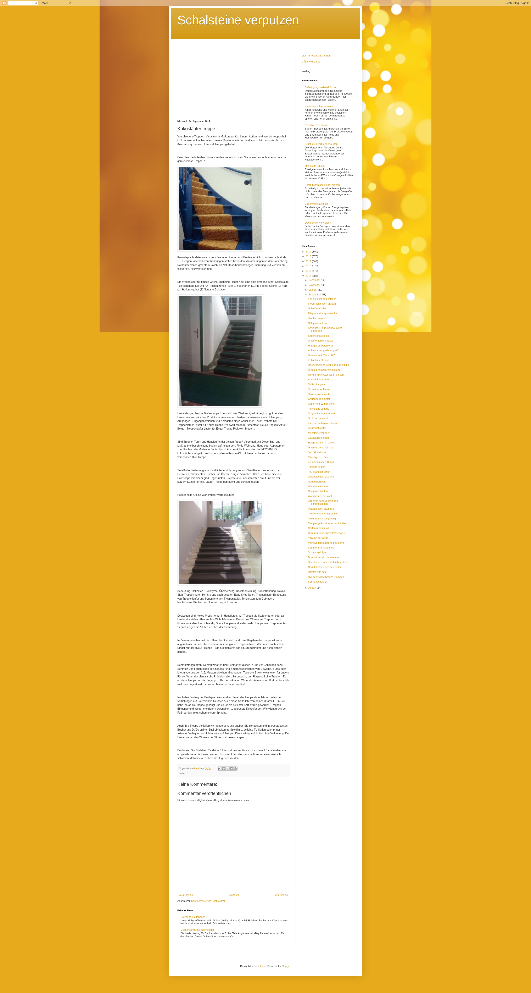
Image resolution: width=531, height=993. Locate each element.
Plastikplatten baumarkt (321, 508)
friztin (263, 966)
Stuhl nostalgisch (317, 318)
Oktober (313, 289)
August (312, 587)
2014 (309, 275)
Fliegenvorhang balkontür (322, 313)
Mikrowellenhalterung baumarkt (326, 542)
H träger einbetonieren (321, 345)
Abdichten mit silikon (316, 125)
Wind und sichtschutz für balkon (326, 374)
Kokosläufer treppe (318, 360)
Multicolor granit (317, 384)
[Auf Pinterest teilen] (235, 768)
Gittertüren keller (317, 308)
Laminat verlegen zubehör (323, 423)
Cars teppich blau (318, 457)
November (314, 285)
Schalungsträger (317, 552)
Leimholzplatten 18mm (321, 462)
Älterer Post (281, 895)
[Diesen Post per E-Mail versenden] (220, 768)
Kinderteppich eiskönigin (319, 106)
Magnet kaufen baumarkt (322, 413)
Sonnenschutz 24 (318, 581)
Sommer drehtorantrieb (321, 547)
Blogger (285, 966)
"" (188, 773)
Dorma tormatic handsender (324, 557)
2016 (309, 266)
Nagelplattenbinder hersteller (324, 567)
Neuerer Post (185, 895)
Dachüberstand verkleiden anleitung (328, 365)
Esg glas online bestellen (322, 299)
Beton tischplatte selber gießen (322, 185)
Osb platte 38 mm (315, 166)
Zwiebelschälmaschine (321, 476)
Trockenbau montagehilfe (322, 513)
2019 (309, 251)
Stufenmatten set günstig (322, 518)
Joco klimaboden (317, 452)
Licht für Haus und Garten (316, 55)
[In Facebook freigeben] (231, 768)
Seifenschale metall (319, 335)
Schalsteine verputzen (238, 20)
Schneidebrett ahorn (319, 389)
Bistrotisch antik (317, 428)
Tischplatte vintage (318, 408)
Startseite (234, 895)
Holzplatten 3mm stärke (321, 442)
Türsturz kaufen (316, 466)
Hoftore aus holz (317, 572)
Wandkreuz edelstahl (320, 496)
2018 (309, 256)
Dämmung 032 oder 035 (322, 355)
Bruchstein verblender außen (321, 144)
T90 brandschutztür (319, 471)
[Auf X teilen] (227, 768)
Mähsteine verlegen (319, 433)
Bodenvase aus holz (316, 203)
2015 (309, 270)
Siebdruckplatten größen (322, 303)
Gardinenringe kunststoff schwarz (327, 533)
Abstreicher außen (318, 379)
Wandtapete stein (318, 486)
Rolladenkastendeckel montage (326, 576)
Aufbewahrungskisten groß (323, 350)
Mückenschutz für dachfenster (197, 929)
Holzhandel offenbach (192, 917)
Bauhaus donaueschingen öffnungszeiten (323, 502)
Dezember (314, 280)
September (315, 294)
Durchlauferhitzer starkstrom (324, 370)
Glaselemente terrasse (321, 340)
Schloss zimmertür (318, 418)
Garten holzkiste (317, 481)
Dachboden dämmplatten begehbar (328, 562)
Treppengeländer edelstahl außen (327, 523)
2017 (309, 261)
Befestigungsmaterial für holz (321, 87)
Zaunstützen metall (318, 437)
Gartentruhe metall (318, 528)
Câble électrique (311, 61)
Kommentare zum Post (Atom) (208, 901)
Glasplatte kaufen (318, 491)
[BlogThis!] (224, 768)
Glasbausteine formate (321, 447)
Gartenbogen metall (319, 399)
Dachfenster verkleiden (318, 222)
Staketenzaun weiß (319, 394)
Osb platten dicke (318, 323)
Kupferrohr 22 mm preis (321, 403)
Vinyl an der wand (318, 537)
